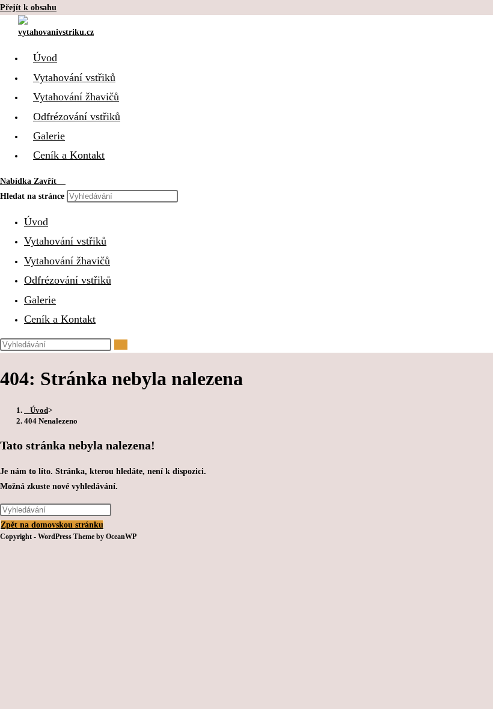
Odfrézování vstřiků (67, 280)
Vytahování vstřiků (65, 241)
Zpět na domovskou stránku (52, 524)
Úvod (36, 222)
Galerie (40, 300)
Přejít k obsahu (28, 7)
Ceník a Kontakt (60, 319)
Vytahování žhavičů (67, 261)
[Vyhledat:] (62, 181)
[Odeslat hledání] (121, 344)
